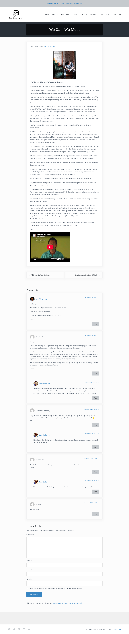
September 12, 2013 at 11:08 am (91, 503)
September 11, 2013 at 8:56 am (92, 297)
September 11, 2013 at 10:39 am (91, 409)
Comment (30, 535)
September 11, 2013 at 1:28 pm (92, 480)
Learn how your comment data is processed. (67, 603)
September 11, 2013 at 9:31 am (92, 335)
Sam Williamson (41, 299)
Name (29, 561)
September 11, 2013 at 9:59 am (92, 382)
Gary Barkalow (44, 384)
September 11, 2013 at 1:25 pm (92, 433)
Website (29, 579)
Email (29, 570)
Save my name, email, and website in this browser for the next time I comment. (56, 588)
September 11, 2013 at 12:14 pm (91, 458)
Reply (95, 324)
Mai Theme (118, 629)
